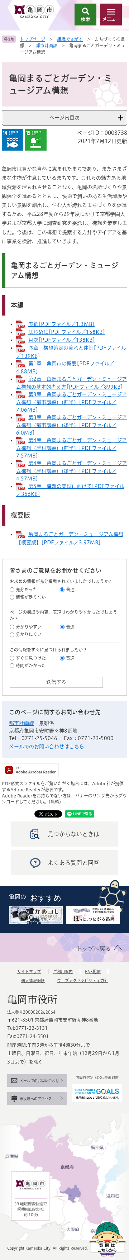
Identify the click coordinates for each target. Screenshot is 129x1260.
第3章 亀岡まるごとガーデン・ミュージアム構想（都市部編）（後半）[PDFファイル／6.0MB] (71, 425)
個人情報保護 (33, 980)
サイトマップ (29, 972)
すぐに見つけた (31, 658)
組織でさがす (70, 39)
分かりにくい (29, 634)
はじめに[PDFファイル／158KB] (66, 332)
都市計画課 (46, 45)
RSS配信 (93, 972)
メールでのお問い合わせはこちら (46, 746)
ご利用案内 (63, 972)
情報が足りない (31, 597)
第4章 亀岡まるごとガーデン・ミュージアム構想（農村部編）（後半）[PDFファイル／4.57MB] (71, 471)
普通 (70, 589)
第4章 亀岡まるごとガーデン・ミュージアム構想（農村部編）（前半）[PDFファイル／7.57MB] (71, 448)
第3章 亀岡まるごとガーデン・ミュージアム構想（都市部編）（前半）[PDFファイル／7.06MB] (71, 402)
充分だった (26, 589)
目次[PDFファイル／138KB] (61, 339)
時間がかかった (31, 665)
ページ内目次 (64, 117)
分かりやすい (29, 627)
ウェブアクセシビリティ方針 (82, 980)
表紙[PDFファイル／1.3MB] (61, 324)
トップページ (32, 39)
